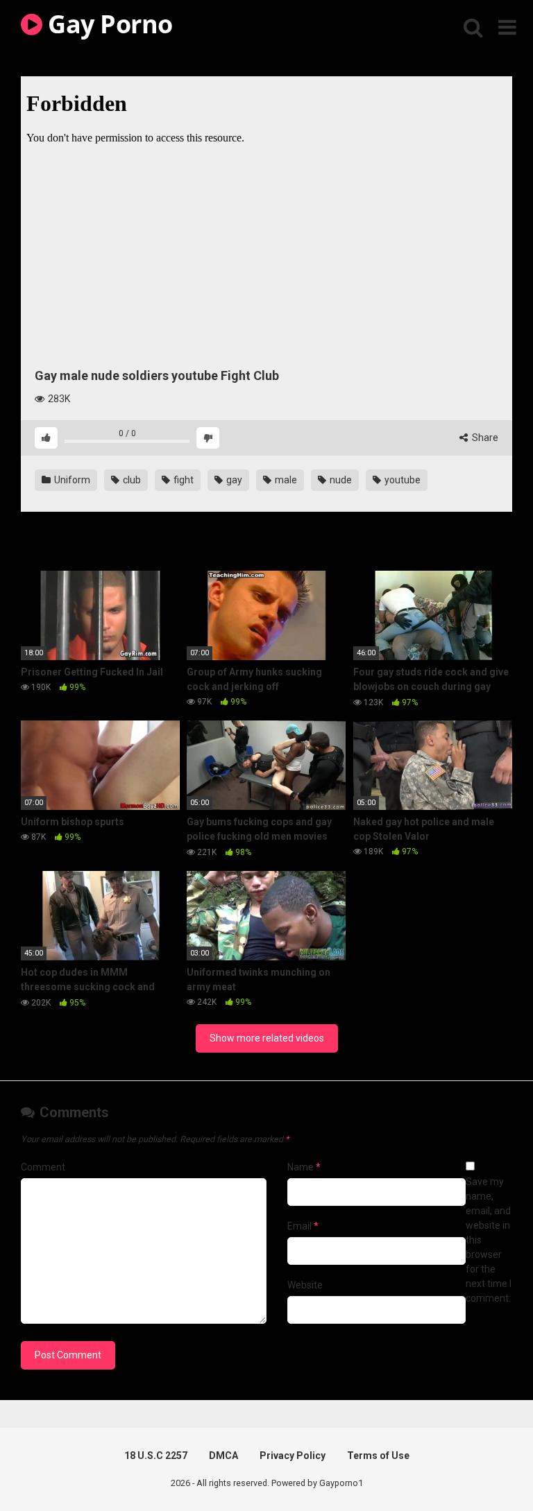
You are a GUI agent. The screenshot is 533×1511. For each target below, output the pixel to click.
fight (182, 479)
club (131, 479)
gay (233, 479)
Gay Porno (107, 24)
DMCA (223, 1455)
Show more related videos (267, 1038)
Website (305, 1284)
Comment (43, 1167)
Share (484, 437)
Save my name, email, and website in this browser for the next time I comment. (488, 1240)
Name (304, 1167)
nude (340, 479)
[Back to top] (486, 1469)
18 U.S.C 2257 (155, 1455)
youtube (401, 479)
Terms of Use (378, 1455)
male (285, 479)
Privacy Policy (292, 1455)
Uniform (71, 479)
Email (303, 1226)
